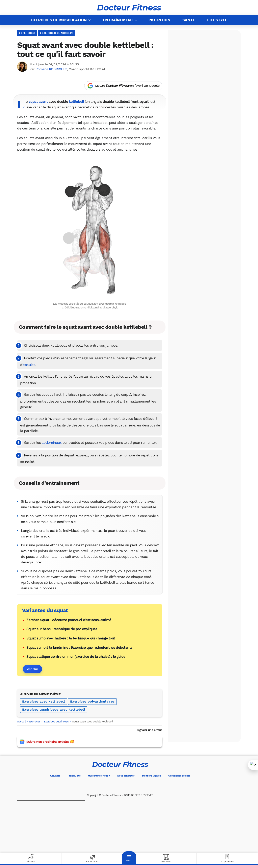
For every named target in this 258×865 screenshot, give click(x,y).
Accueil (21, 721)
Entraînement (118, 20)
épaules (29, 365)
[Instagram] (126, 785)
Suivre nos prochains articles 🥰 (50, 742)
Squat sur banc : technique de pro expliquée (62, 629)
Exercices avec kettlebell (43, 701)
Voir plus (32, 669)
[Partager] (253, 765)
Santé (188, 20)
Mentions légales (151, 775)
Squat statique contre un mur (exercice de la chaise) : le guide (75, 656)
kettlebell (76, 102)
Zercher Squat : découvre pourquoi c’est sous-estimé (68, 620)
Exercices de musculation (59, 20)
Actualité (55, 775)
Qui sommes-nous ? (99, 775)
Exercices (28, 33)
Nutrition (159, 20)
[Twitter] (114, 785)
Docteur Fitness (129, 8)
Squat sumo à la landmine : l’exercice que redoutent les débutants (79, 647)
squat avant (38, 102)
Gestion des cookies (179, 775)
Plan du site (74, 775)
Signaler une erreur (149, 729)
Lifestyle (217, 20)
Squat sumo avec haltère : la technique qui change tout (70, 638)
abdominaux (51, 443)
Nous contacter (125, 775)
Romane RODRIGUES (51, 69)
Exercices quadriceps (57, 33)
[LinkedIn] (137, 785)
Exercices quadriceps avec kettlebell (53, 709)
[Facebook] (103, 785)
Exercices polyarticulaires (92, 701)
